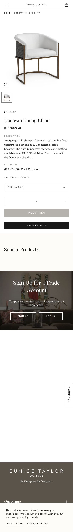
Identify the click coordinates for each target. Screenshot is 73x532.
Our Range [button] (12, 502)
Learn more (14, 523)
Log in (50, 316)
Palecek (10, 112)
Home (7, 13)
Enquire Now (36, 225)
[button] (6, 5)
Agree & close (37, 523)
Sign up (23, 316)
